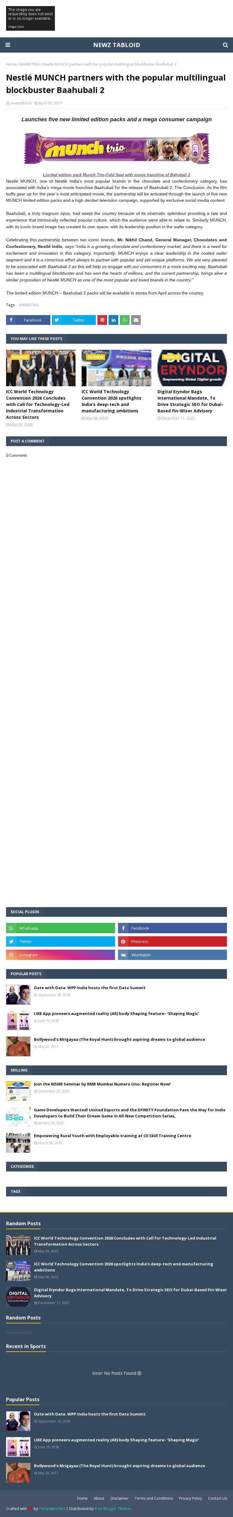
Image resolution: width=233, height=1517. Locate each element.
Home (11, 64)
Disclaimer (119, 1498)
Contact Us (217, 1498)
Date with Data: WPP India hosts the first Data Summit (90, 987)
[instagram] (60, 955)
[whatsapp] (60, 928)
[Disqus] (116, 673)
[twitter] (60, 941)
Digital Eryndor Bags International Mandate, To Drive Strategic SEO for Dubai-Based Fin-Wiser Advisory (190, 401)
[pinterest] (172, 941)
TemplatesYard (52, 1508)
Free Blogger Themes (113, 1508)
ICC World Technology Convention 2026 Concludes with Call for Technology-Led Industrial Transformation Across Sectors (37, 404)
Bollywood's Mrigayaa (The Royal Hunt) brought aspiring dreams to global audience (119, 1039)
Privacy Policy (190, 1498)
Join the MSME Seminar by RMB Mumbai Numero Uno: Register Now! (102, 1084)
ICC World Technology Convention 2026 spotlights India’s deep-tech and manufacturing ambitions (111, 401)
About (99, 1498)
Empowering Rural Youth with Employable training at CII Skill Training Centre (112, 1135)
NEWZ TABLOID (116, 45)
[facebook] (172, 928)
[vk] (172, 955)
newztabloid (21, 103)
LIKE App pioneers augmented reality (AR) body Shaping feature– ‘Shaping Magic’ (116, 1013)
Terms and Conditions (154, 1498)
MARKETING (30, 64)
